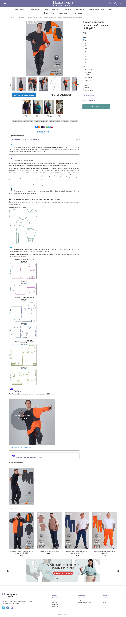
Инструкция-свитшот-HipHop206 (20, 447)
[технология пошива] (32, 444)
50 (86, 48)
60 (86, 62)
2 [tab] (64, 581)
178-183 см (88, 75)
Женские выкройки (52, 9)
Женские (55, 600)
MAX (104, 602)
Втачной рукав (55, 121)
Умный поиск (19, 9)
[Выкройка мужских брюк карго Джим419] (104, 530)
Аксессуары (62, 13)
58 (86, 59)
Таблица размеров (88, 95)
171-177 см (88, 72)
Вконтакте (106, 600)
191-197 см (88, 80)
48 (86, 45)
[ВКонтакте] (36, 127)
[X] (42, 127)
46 (86, 43)
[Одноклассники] (39, 127)
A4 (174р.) (88, 87)
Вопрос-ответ (82, 597)
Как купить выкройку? (89, 100)
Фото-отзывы (77, 13)
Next (78, 85)
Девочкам (67, 9)
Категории (21, 17)
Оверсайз (73, 121)
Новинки (55, 606)
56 (86, 56)
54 (86, 54)
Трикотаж (65, 121)
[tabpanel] (44, 84)
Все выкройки (34, 9)
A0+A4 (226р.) (89, 90)
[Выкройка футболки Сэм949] (49, 530)
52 (86, 51)
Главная (11, 17)
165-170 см (88, 69)
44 (86, 40)
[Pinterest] (52, 127)
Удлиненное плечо (41, 121)
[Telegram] (49, 127)
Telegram (105, 597)
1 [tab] (62, 581)
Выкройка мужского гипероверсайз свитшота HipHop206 (63, 17)
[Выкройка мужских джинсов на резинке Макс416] (77, 530)
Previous (10, 85)
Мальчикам (80, 9)
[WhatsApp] (47, 127)
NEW (110, 9)
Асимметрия (28, 121)
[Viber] (44, 127)
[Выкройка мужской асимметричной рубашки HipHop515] (21, 530)
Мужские (55, 604)
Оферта (80, 600)
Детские (54, 602)
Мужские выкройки (96, 9)
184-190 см (88, 77)
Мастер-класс (17, 121)
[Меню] (5, 3)
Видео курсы (49, 13)
